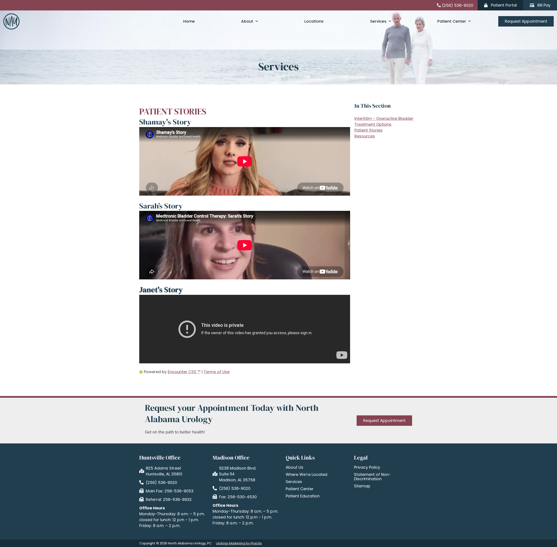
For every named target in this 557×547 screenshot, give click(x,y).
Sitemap (362, 486)
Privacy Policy (367, 467)
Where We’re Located (306, 474)
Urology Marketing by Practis (239, 543)
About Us (294, 467)
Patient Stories (368, 130)
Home (189, 21)
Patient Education (303, 496)
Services (378, 21)
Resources (364, 136)
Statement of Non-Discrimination (372, 476)
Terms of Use (217, 371)
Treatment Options (372, 124)
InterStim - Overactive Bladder (383, 118)
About (247, 21)
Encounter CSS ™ (184, 371)
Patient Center (451, 21)
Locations (314, 21)
